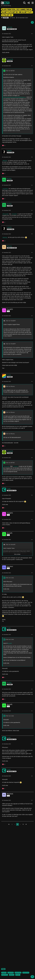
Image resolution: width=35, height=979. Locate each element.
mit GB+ (18, 974)
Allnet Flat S (4, 974)
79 (23, 824)
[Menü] (32, 3)
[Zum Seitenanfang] (32, 976)
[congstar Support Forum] (5, 3)
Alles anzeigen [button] (17, 554)
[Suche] (24, 3)
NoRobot (12, 974)
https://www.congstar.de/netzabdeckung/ (14, 97)
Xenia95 (9, 643)
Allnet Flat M (25, 972)
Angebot (4, 972)
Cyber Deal (10, 972)
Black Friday (18, 972)
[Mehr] (32, 34)
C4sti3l (15, 214)
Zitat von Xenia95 (10, 544)
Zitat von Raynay (10, 386)
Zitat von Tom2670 (10, 320)
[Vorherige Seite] (9, 824)
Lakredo (6, 188)
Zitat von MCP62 (10, 70)
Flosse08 (6, 214)
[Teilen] (32, 22)
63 (17, 824)
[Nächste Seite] (25, 824)
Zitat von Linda (10, 577)
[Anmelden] (28, 3)
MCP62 (5, 160)
